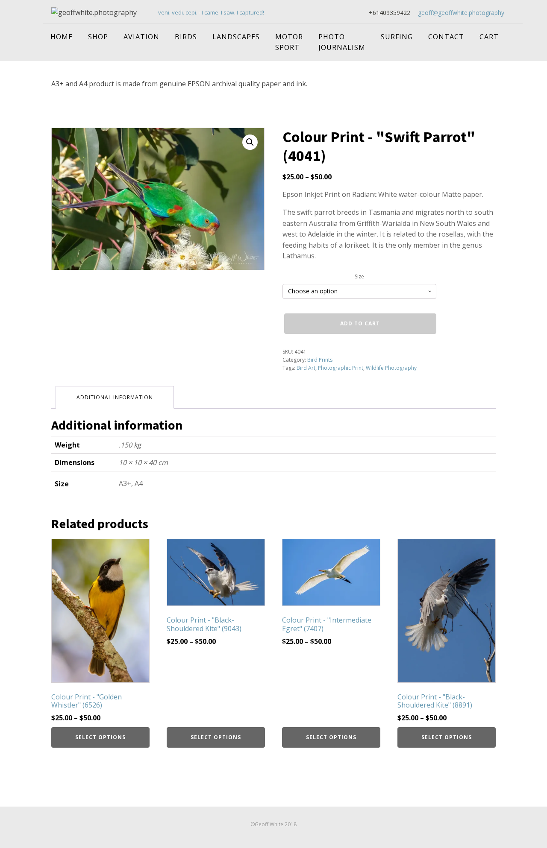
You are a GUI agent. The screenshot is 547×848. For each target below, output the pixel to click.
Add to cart (360, 323)
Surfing (397, 36)
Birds (186, 36)
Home (61, 36)
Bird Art (306, 367)
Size (359, 276)
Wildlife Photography (391, 367)
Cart (489, 36)
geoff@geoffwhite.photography (461, 13)
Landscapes (236, 36)
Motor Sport (289, 42)
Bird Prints (319, 359)
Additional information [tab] (114, 397)
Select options (100, 737)
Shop (98, 36)
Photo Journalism (341, 42)
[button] (250, 142)
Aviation (141, 36)
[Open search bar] (514, 31)
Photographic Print (340, 367)
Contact (446, 36)
